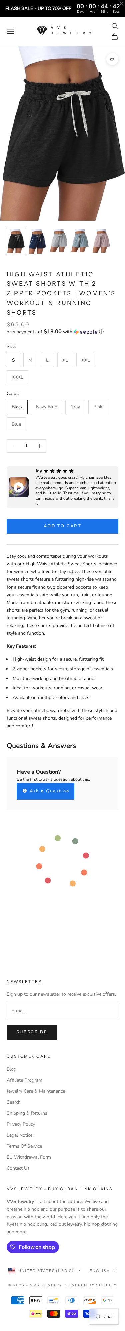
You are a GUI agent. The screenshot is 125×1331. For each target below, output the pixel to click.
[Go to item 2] (37, 241)
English (100, 1270)
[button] (62, 332)
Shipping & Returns (27, 1113)
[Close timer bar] (121, 4)
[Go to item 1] (16, 241)
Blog (11, 1069)
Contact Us (18, 1168)
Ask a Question (48, 791)
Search (14, 1102)
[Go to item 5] (101, 241)
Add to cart (62, 526)
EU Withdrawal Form (29, 1157)
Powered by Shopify (90, 1285)
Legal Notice (19, 1135)
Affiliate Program (24, 1080)
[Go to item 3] (58, 241)
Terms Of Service (24, 1146)
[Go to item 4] (80, 241)
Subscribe (31, 1032)
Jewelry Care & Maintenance (36, 1091)
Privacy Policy (21, 1124)
